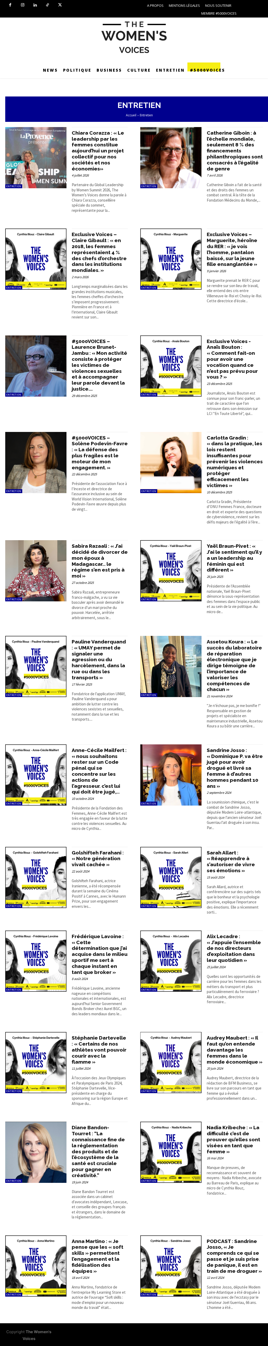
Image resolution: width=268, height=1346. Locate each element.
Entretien (13, 186)
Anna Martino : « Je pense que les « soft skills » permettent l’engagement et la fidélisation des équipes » (97, 1256)
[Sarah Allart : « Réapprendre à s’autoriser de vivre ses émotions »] (171, 877)
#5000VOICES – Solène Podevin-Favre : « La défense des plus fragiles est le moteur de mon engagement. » (100, 452)
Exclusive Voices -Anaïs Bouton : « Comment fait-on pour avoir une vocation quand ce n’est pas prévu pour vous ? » (232, 359)
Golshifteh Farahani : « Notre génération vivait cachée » (98, 859)
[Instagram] (23, 5)
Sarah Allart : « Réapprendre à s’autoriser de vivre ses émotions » (231, 861)
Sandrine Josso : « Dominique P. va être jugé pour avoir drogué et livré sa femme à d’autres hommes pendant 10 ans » (235, 768)
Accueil (131, 115)
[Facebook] (10, 5)
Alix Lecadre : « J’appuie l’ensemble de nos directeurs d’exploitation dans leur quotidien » (234, 948)
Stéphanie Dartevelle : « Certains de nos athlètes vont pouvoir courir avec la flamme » (99, 1049)
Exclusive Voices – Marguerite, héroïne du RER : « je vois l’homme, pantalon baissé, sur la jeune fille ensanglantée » (232, 249)
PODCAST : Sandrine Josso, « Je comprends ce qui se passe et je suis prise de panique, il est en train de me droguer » (234, 1256)
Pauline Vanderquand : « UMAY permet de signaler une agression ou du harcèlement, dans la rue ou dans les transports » (99, 659)
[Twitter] (60, 5)
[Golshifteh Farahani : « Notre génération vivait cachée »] (35, 877)
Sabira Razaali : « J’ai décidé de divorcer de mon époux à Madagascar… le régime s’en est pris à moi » (100, 561)
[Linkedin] (35, 5)
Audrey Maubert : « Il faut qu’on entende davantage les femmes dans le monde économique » (235, 1049)
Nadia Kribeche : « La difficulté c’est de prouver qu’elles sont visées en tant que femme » (233, 1139)
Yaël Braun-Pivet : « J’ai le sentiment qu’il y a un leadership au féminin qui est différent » (234, 558)
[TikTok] (48, 5)
